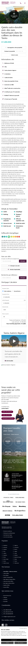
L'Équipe (5, 597)
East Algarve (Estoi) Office (8, 583)
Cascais (5, 549)
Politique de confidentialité (9, 533)
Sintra (4, 561)
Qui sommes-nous (7, 595)
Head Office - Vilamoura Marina (10, 571)
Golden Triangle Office (8, 577)
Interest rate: (5, 306)
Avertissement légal (7, 535)
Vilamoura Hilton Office (8, 581)
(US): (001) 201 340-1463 (8, 611)
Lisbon (4, 553)
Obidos (15, 555)
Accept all (14, 640)
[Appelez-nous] (20, 3)
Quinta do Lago (17, 557)
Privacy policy (23, 628)
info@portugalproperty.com (9, 616)
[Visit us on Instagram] (6, 625)
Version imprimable (15, 269)
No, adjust (20, 642)
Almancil (5, 547)
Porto (4, 557)
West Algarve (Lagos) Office (9, 579)
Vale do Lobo (6, 563)
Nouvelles (5, 601)
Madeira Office (6, 585)
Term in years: (5, 313)
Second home (17, 291)
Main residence (8, 291)
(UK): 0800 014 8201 (7, 609)
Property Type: (5, 288)
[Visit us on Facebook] (3, 625)
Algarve (16, 545)
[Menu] (25, 3)
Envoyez (23, 261)
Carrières (5, 599)
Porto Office (5, 575)
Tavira (15, 561)
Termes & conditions (7, 531)
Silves (15, 559)
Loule (15, 553)
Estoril (15, 549)
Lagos (15, 551)
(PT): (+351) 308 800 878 (8, 613)
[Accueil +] (9, 3)
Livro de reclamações (7, 537)
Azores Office (6, 587)
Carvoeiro (16, 547)
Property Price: (5, 294)
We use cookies (5, 629)
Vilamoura (16, 563)
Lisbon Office (6, 573)
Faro (4, 551)
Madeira (5, 555)
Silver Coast (5, 559)
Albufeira (5, 545)
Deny (7, 642)
